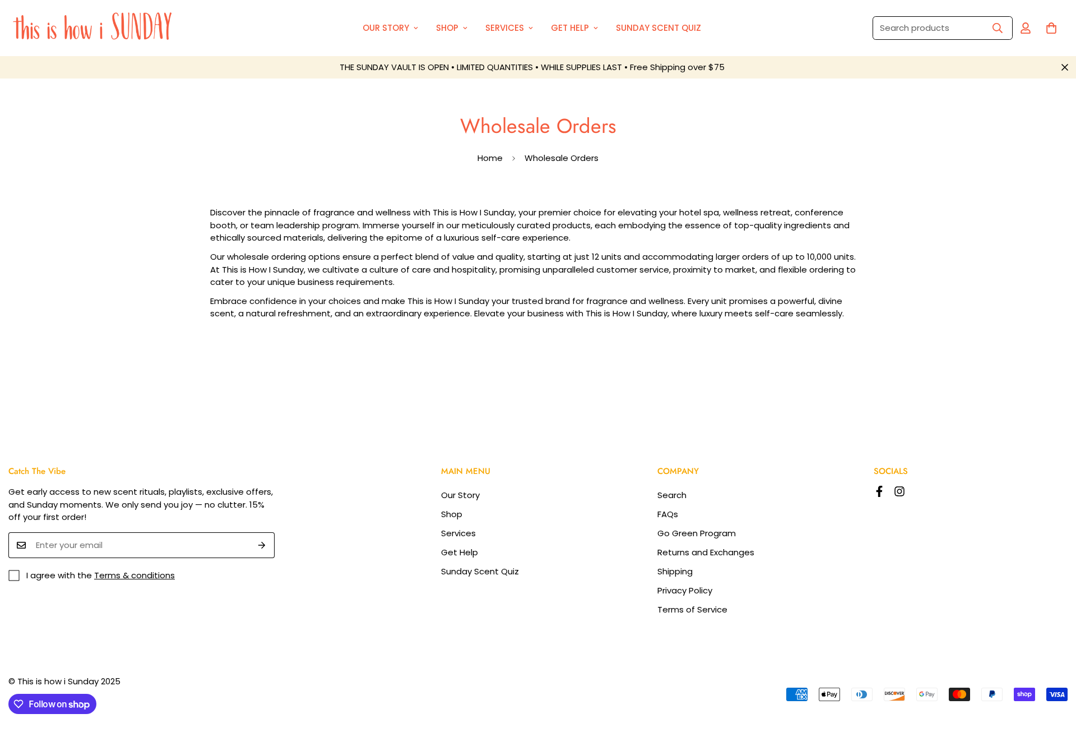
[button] (1051, 28)
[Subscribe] (262, 545)
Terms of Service (692, 609)
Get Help (570, 28)
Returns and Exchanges (705, 552)
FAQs (667, 514)
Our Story (386, 28)
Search (672, 495)
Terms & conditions (134, 575)
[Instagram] (899, 491)
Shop (447, 28)
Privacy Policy (684, 590)
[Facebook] (879, 491)
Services (504, 28)
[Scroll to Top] (1054, 671)
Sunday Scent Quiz (658, 28)
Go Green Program (696, 533)
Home (490, 158)
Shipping (675, 571)
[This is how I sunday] (95, 28)
